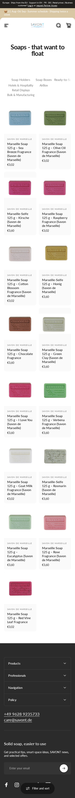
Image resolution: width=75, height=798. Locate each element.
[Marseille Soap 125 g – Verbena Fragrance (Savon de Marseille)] (55, 390)
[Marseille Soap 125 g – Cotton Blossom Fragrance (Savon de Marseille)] (20, 254)
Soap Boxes (44, 79)
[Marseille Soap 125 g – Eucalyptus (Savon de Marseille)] (20, 522)
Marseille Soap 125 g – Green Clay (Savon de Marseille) (52, 356)
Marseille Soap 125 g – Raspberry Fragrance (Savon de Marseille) (54, 219)
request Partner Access (46, 5)
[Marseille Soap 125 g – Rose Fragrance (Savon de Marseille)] (55, 522)
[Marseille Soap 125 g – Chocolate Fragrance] (20, 324)
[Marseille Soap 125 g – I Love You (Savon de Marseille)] (20, 390)
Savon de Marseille (19, 139)
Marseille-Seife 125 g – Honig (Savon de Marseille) (52, 286)
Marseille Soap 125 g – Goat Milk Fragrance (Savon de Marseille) (19, 488)
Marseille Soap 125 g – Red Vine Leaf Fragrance (19, 618)
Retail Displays (21, 90)
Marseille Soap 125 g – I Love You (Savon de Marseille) (19, 422)
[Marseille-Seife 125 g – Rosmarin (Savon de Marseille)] (55, 456)
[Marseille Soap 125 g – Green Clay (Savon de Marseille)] (55, 324)
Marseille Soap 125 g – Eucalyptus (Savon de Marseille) (20, 554)
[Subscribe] (64, 768)
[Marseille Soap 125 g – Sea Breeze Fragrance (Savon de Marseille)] (20, 118)
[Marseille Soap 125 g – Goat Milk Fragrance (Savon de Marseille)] (20, 456)
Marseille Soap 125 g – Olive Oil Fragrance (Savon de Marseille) (54, 150)
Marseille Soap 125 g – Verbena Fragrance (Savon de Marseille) (54, 422)
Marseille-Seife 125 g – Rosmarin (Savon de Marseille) (54, 488)
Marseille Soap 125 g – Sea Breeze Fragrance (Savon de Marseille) (19, 152)
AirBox (44, 85)
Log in (30, 5)
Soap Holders (20, 79)
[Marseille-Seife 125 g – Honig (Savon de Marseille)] (55, 254)
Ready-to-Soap (64, 79)
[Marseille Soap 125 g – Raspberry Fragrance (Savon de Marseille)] (55, 188)
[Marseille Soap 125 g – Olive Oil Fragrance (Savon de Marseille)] (55, 118)
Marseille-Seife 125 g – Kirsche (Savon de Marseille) (18, 219)
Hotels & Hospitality (20, 85)
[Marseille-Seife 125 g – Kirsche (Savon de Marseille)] (20, 188)
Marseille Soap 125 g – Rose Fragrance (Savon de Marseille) (54, 554)
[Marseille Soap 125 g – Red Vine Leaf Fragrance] (20, 588)
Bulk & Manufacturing (20, 95)
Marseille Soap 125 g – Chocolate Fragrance (20, 354)
